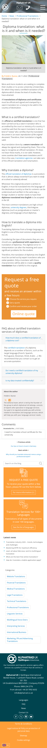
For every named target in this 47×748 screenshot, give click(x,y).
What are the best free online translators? (22, 557)
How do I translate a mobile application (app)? (23, 560)
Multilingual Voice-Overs (17, 620)
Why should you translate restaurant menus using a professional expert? (23, 455)
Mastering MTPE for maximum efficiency (21, 548)
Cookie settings (23, 740)
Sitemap (23, 735)
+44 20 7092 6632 (29, 689)
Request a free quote (21, 282)
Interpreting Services (16, 626)
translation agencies (24, 158)
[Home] (5, 7)
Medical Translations (16, 589)
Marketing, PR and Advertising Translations (20, 639)
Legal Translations (15, 595)
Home (4, 16)
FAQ (23, 704)
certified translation (16, 348)
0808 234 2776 (27, 686)
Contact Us (23, 712)
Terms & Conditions (23, 724)
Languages (23, 700)
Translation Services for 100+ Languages (24, 513)
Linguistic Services (15, 613)
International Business (16, 632)
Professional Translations (28, 16)
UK (8, 745)
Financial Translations (16, 582)
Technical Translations (16, 601)
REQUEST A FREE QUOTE (23, 480)
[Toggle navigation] (42, 7)
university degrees (18, 207)
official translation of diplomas (18, 174)
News (11, 16)
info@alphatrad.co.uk (23, 693)
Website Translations (16, 576)
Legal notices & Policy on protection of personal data (23, 729)
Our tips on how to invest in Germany (23, 446)
